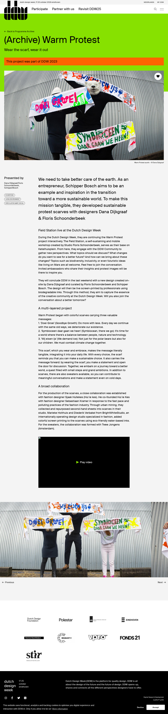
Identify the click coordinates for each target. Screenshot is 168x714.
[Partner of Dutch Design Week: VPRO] (98, 638)
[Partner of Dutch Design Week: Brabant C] (66, 638)
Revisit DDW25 (89, 9)
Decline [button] (140, 707)
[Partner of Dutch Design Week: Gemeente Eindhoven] (130, 620)
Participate (40, 9)
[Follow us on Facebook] (12, 697)
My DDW (160, 2)
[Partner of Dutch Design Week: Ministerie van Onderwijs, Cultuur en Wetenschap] (98, 620)
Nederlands (149, 2)
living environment (13, 199)
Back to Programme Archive (20, 31)
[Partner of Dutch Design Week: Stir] (34, 656)
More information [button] (60, 709)
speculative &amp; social (15, 203)
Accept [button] (156, 707)
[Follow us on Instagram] (5, 697)
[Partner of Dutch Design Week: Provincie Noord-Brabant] (34, 638)
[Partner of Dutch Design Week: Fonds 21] (130, 638)
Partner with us (63, 9)
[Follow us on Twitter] (18, 697)
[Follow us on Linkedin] (25, 697)
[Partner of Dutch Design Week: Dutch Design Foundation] (34, 620)
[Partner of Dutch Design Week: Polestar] (66, 620)
